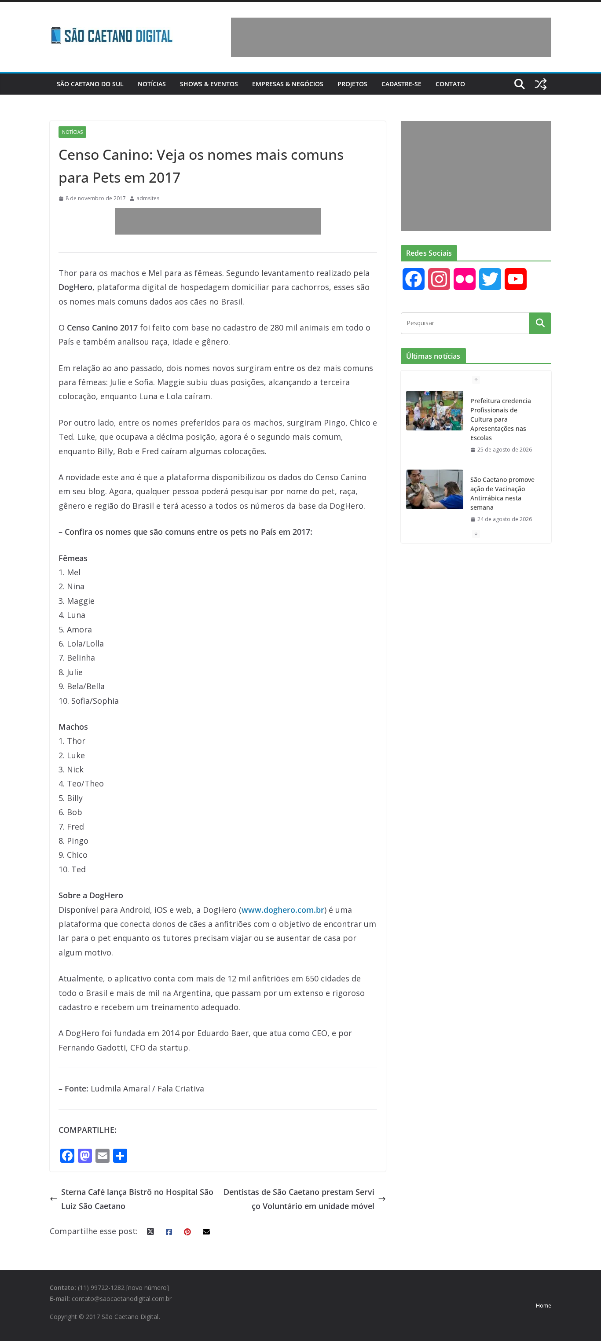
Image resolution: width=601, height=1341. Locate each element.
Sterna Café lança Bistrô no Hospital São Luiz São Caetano (137, 1199)
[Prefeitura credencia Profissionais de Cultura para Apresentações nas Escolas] (434, 410)
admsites (147, 198)
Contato (450, 84)
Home (543, 1305)
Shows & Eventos (209, 84)
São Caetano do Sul (90, 84)
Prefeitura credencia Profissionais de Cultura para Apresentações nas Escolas (500, 419)
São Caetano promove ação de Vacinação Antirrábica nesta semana (502, 493)
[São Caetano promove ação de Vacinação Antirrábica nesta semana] (434, 489)
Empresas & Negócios (287, 84)
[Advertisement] (391, 37)
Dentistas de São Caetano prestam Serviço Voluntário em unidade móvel (299, 1199)
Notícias (152, 84)
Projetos (352, 84)
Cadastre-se (401, 84)
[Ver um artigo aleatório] (540, 84)
